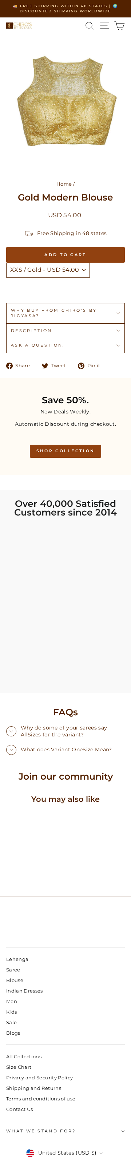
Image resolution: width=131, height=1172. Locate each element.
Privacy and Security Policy (39, 1077)
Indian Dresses (24, 991)
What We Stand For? (41, 1130)
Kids (11, 1012)
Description (31, 330)
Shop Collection (65, 450)
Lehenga (17, 959)
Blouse (14, 980)
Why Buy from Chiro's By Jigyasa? (54, 313)
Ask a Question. (38, 345)
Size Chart (18, 1067)
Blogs (13, 1033)
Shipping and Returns (33, 1088)
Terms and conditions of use (40, 1099)
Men (11, 1001)
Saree (13, 970)
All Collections (23, 1056)
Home (64, 184)
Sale (11, 1022)
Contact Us (19, 1109)
